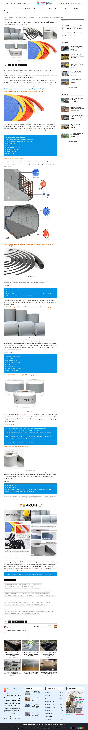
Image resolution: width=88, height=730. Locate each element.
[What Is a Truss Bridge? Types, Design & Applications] (65, 135)
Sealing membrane (8, 597)
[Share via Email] (25, 65)
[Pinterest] (64, 3)
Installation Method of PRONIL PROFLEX (33, 588)
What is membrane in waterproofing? (12, 613)
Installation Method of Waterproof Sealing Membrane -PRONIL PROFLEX (19, 591)
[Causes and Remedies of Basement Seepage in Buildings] (48, 664)
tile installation (47, 597)
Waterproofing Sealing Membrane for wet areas (36, 604)
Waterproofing (32, 17)
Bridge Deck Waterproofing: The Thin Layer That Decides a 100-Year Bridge (31, 654)
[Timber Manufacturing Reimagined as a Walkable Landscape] (65, 57)
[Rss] (71, 3)
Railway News (54, 716)
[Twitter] (61, 3)
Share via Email (10, 579)
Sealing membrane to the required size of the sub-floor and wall (28, 597)
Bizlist (65, 8)
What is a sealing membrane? (28, 611)
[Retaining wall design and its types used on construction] (65, 100)
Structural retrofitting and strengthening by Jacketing (76, 117)
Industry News (54, 713)
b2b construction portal (24, 584)
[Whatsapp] (70, 3)
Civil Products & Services (21, 17)
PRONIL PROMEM (29, 595)
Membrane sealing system (24, 593)
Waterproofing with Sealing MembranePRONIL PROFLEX (16, 609)
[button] (68, 703)
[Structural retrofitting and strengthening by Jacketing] (65, 117)
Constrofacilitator (36, 584)
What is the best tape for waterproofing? (30, 613)
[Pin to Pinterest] (19, 65)
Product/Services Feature (31, 8)
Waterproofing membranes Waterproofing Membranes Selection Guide (19, 602)
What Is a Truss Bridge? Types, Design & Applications (76, 135)
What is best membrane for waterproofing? (45, 611)
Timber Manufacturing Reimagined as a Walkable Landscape (77, 56)
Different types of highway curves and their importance (76, 126)
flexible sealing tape (20, 414)
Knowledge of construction (11, 593)
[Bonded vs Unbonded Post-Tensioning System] (65, 109)
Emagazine (58, 8)
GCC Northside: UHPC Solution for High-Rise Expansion (76, 73)
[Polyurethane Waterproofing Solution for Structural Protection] (12, 664)
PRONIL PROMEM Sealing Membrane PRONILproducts (44, 595)
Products (20, 8)
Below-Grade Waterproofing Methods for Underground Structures (12, 654)
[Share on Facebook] (13, 65)
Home (8, 8)
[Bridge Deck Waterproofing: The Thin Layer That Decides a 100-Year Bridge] (30, 645)
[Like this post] (9, 65)
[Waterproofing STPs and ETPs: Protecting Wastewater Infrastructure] (48, 645)
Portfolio (76, 8)
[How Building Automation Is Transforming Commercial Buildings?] (27, 705)
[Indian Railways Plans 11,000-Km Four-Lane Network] (65, 82)
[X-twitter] (73, 728)
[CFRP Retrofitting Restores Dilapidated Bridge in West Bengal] (65, 48)
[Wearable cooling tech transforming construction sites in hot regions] (65, 65)
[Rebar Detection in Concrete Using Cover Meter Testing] (27, 714)
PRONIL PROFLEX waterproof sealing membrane (14, 595)
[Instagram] (63, 3)
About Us (6, 3)
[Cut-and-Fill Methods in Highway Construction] (27, 699)
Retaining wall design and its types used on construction (76, 100)
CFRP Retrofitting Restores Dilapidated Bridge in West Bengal (77, 48)
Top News (54, 692)
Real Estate (54, 695)
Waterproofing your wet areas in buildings (38, 609)
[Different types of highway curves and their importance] (65, 126)
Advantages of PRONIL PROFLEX (11, 584)
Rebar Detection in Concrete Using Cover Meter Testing (37, 714)
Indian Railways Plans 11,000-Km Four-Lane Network (76, 81)
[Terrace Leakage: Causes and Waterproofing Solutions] (30, 664)
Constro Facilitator (13, 24)
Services (12, 3)
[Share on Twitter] (16, 65)
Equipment (43, 8)
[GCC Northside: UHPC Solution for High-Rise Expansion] (65, 73)
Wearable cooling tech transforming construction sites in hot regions (77, 64)
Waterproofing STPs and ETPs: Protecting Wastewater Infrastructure (48, 654)
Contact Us (26, 3)
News (13, 8)
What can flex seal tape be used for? (12, 611)
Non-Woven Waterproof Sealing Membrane (40, 593)
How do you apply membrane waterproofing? (14, 588)
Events (50, 8)
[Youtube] (68, 3)
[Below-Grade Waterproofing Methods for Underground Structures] (12, 645)
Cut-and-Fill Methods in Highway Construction (37, 699)
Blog (8, 12)
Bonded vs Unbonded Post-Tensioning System (77, 108)
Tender (70, 8)
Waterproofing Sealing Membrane (43, 602)
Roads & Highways (54, 707)
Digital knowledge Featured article (12, 586)
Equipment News (54, 704)
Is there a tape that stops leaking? (43, 591)
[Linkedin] (66, 3)
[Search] (83, 3)
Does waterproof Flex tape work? (29, 586)
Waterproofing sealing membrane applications (14, 604)
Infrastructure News (54, 701)
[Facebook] (71, 728)
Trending (19, 3)
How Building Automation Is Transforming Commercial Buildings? (35, 707)
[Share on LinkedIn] (22, 65)
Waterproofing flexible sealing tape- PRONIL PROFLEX (15, 600)
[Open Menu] (4, 10)
